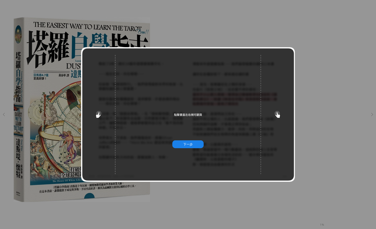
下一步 (188, 144)
